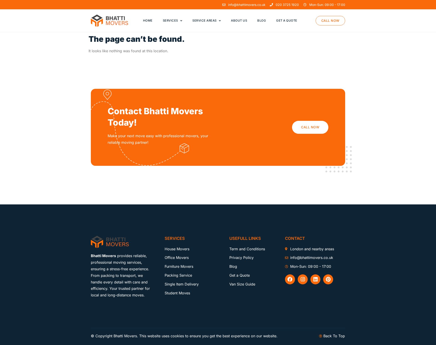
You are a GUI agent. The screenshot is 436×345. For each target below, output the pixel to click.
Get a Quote (286, 20)
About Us (239, 20)
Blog (261, 20)
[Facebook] (290, 279)
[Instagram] (303, 279)
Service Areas (204, 20)
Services (170, 20)
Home (148, 20)
